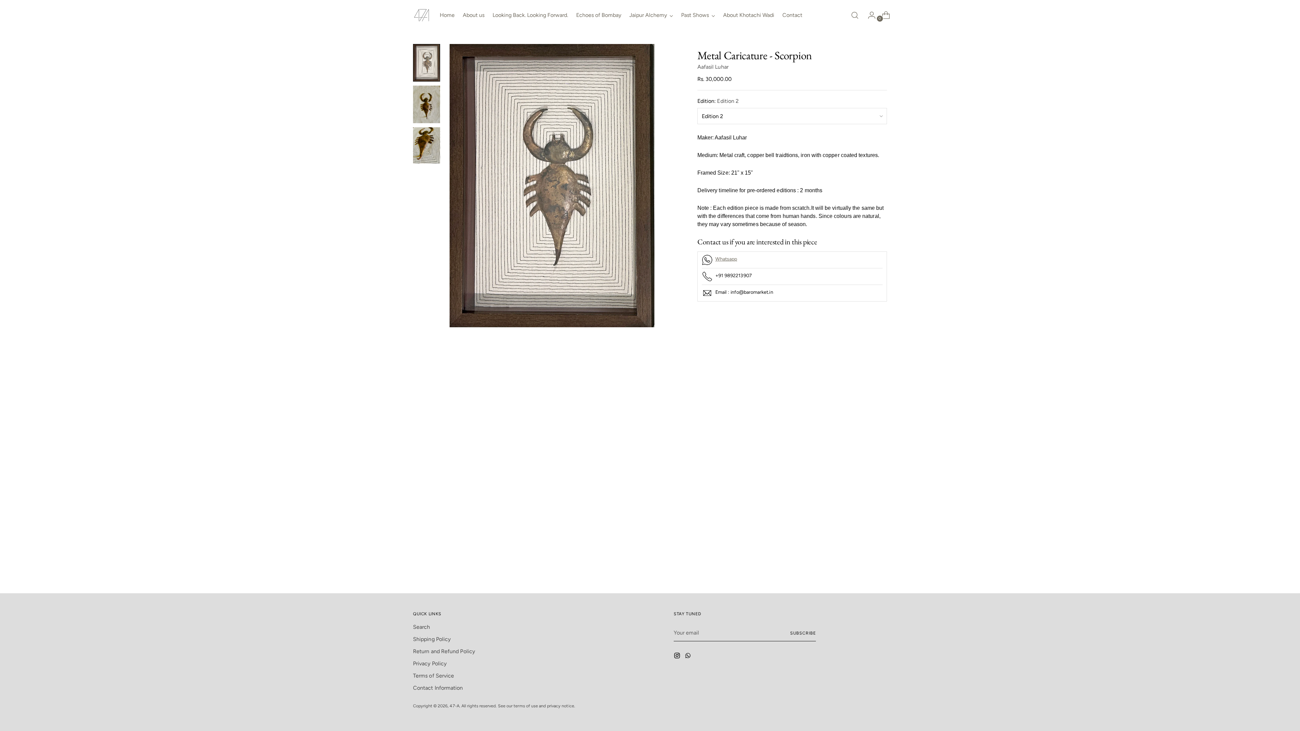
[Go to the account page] (869, 15)
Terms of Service (433, 675)
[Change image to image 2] (426, 105)
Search (421, 627)
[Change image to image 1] (426, 63)
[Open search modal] (855, 15)
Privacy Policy (430, 663)
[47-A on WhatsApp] (689, 656)
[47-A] (421, 15)
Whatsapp (726, 259)
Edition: (718, 101)
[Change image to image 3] (426, 145)
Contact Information (438, 688)
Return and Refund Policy (444, 651)
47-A (454, 705)
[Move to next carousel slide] (881, 375)
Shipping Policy (432, 639)
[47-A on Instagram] (678, 656)
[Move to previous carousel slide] (865, 376)
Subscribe (803, 633)
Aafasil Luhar (713, 67)
